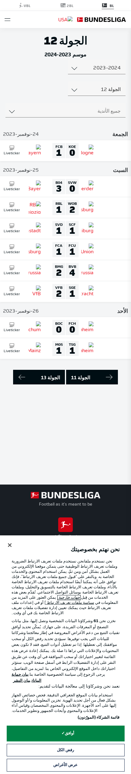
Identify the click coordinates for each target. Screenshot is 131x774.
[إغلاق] (9, 545)
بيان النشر (21, 681)
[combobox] (97, 68)
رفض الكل (65, 750)
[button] (7, 19)
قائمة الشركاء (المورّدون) (98, 718)
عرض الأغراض (65, 765)
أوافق (69, 733)
